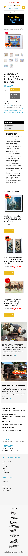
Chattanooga (8, 103)
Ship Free (21, 112)
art (11, 114)
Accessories (18, 109)
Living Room (7, 112)
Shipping (5, 466)
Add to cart (14, 90)
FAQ (3, 463)
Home (5, 28)
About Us (5, 486)
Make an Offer (14, 96)
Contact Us (5, 481)
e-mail (17, 395)
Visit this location (8, 105)
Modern (13, 28)
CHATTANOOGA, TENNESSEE (14, 442)
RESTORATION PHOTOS (8, 356)
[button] (22, 33)
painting (14, 114)
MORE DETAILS (6, 399)
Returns (4, 468)
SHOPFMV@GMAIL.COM (10, 450)
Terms (4, 470)
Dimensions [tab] (10, 125)
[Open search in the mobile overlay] (14, 11)
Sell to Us (5, 484)
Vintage (9, 28)
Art (14, 110)
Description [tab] (10, 122)
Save (7, 33)
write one (22, 416)
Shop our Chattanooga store (14, 8)
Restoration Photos (7, 490)
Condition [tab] (9, 129)
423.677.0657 (9, 448)
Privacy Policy (6, 472)
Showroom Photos (7, 488)
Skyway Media (21, 552)
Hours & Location (7, 461)
